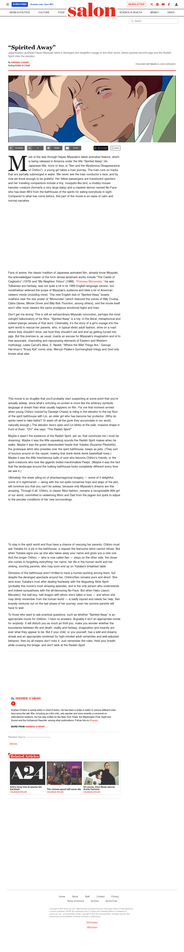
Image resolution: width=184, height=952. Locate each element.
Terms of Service (75, 901)
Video (171, 13)
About (75, 897)
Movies (13, 744)
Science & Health (130, 13)
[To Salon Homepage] (92, 10)
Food (61, 13)
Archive (95, 901)
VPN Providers (92, 922)
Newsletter (136, 4)
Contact (100, 897)
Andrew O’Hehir (28, 698)
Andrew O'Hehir (20, 63)
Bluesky (94, 720)
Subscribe (20, 4)
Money (154, 13)
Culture (43, 13)
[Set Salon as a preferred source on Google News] (101, 148)
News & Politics (20, 13)
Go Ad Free (111, 901)
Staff (87, 897)
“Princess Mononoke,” (90, 281)
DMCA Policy (92, 927)
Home (62, 897)
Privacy (115, 897)
